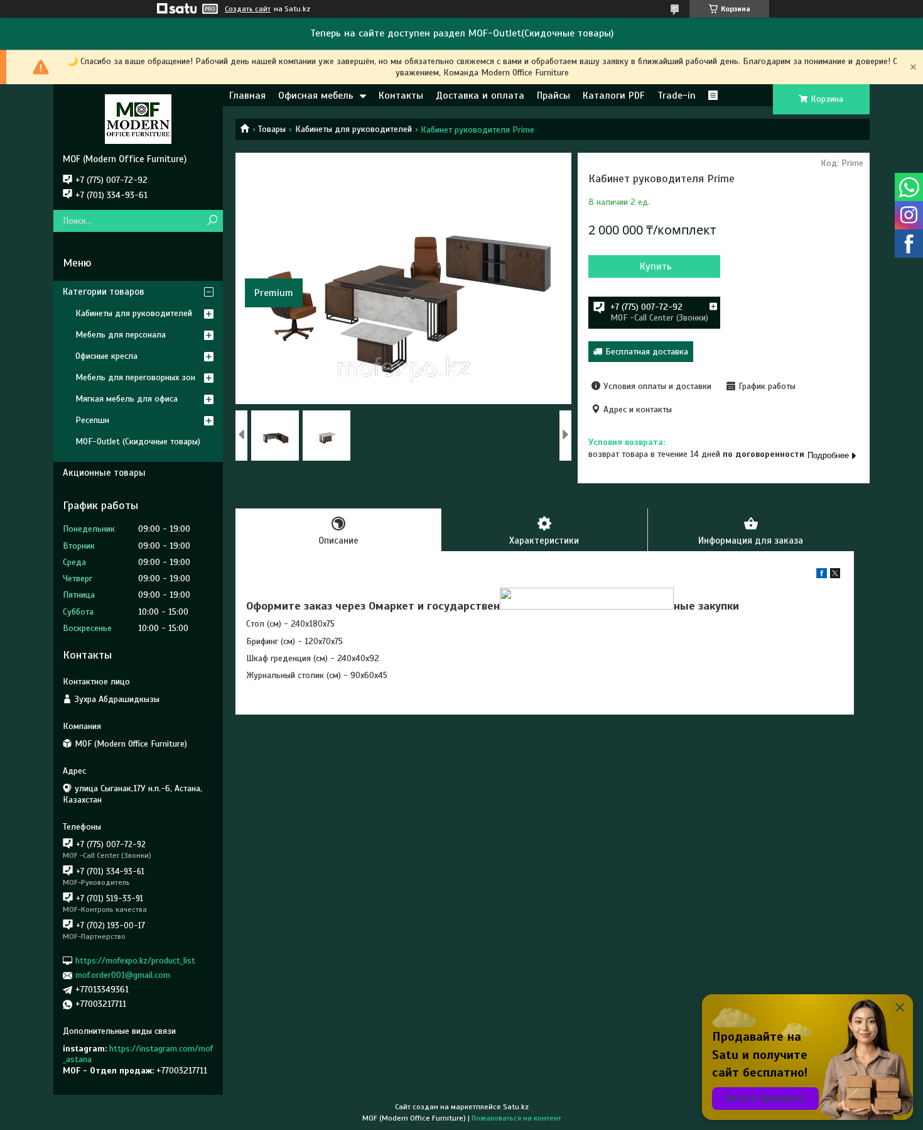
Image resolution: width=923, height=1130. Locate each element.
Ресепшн (92, 420)
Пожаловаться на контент (516, 1118)
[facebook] (821, 575)
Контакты (401, 95)
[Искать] (212, 221)
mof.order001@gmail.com (122, 975)
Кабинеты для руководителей (353, 129)
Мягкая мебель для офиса (126, 398)
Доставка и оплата (480, 95)
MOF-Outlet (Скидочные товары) (137, 441)
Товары (272, 129)
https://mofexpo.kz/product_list (135, 960)
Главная (247, 95)
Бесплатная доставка (646, 351)
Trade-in (676, 95)
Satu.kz (516, 1106)
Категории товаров (103, 291)
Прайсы (553, 95)
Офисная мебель (316, 95)
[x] (835, 575)
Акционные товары (104, 472)
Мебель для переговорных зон (135, 377)
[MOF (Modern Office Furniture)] (138, 119)
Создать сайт (248, 8)
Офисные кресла (106, 356)
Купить (656, 266)
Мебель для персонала (120, 334)
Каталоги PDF (614, 95)
